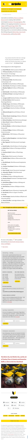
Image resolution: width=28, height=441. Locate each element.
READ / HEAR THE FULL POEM (14, 233)
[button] (15, 220)
